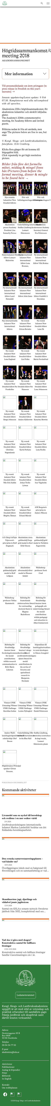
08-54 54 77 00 (9, 1045)
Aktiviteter (7, 1064)
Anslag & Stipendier (11, 1070)
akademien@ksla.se (10, 1052)
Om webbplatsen (9, 1088)
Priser (4, 1073)
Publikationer (8, 1067)
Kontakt (5, 1085)
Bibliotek (6, 1076)
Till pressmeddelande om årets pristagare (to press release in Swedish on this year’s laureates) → (24, 89)
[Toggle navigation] (48, 3)
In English (6, 1079)
